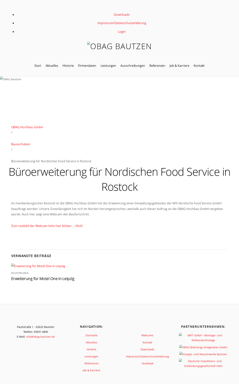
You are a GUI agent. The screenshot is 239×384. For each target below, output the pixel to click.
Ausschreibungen (132, 66)
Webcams (147, 335)
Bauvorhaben (20, 144)
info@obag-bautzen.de (40, 336)
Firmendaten (87, 66)
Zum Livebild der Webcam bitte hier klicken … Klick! (47, 226)
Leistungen (108, 66)
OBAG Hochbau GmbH (27, 127)
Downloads (122, 15)
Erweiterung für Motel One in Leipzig (42, 278)
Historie (68, 66)
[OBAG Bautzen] (119, 46)
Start (37, 66)
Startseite (91, 335)
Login (122, 32)
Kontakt (199, 66)
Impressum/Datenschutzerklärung (122, 23)
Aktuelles (52, 66)
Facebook (147, 363)
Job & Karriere (179, 66)
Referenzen (157, 66)
